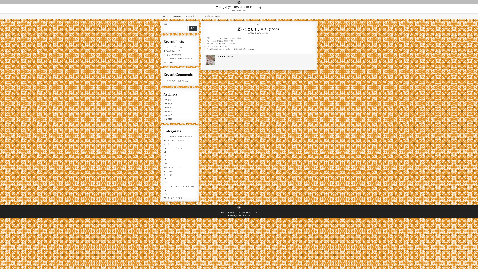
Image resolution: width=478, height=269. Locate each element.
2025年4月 (168, 100)
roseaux (253, 33)
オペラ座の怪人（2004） (173, 51)
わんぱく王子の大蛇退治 (172, 55)
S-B (259, 24)
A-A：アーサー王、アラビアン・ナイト (178, 59)
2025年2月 (168, 104)
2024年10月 (168, 119)
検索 (165, 24)
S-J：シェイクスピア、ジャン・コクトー (179, 186)
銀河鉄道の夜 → (311, 76)
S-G (165, 183)
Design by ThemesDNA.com (239, 216)
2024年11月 (168, 115)
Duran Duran (169, 62)
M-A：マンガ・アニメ (172, 167)
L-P (165, 160)
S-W (165, 194)
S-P (165, 190)
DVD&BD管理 (189, 16)
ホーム (165, 16)
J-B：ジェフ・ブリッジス (173, 148)
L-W (165, 163)
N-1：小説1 (168, 171)
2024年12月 (168, 111)
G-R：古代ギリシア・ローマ (174, 140)
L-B (165, 152)
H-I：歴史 (167, 144)
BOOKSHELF (176, 16)
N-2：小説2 (168, 175)
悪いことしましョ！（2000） (259, 29)
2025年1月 (168, 107)
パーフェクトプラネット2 (173, 47)
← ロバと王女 (206, 76)
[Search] (239, 2)
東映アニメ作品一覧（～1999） (209, 16)
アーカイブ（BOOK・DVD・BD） (239, 7)
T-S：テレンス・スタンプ (173, 198)
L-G (165, 156)
